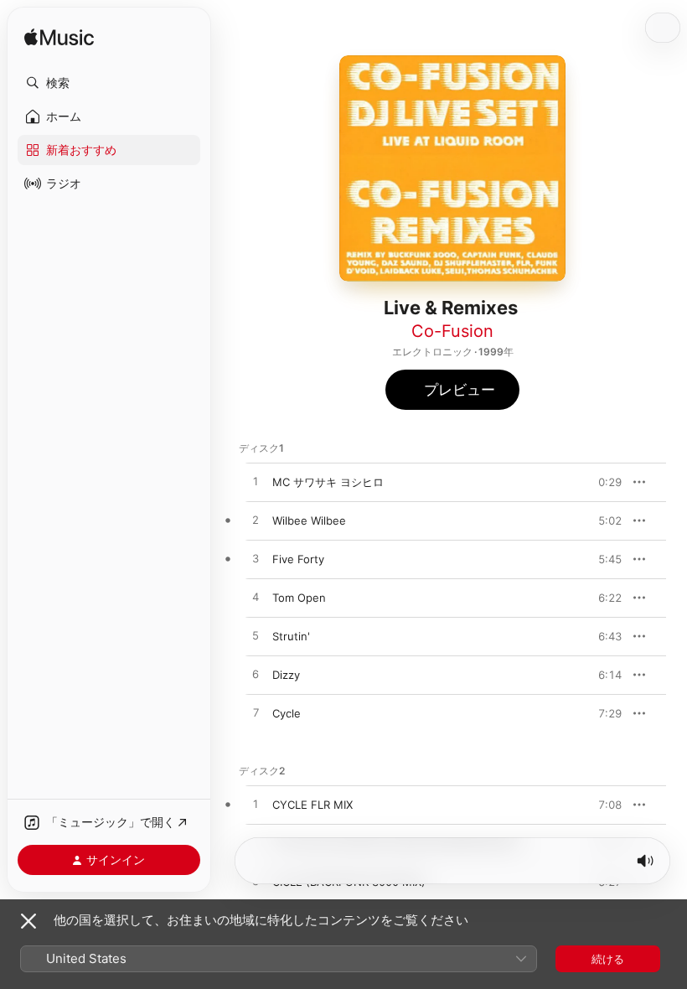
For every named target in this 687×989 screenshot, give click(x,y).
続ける (607, 959)
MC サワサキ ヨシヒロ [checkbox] (328, 482)
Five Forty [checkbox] (298, 559)
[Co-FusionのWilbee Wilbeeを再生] (255, 520)
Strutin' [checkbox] (291, 636)
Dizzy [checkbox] (286, 674)
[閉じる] (28, 921)
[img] (59, 38)
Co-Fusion (452, 331)
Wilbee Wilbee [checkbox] (309, 520)
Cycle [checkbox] (286, 713)
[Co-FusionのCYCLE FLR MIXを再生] (255, 804)
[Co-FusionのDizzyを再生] (255, 674)
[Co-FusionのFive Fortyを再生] (255, 559)
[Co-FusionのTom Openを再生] (255, 597)
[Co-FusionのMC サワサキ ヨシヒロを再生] (255, 481)
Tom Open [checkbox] (299, 597)
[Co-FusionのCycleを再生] (255, 713)
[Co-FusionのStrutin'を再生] (255, 636)
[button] (108, 83)
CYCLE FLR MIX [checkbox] (312, 804)
